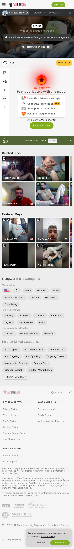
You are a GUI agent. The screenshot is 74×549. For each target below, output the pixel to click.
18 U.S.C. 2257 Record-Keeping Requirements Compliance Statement (36, 525)
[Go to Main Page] (22, 4)
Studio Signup (45, 415)
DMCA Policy (9, 421)
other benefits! (47, 120)
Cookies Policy (10, 427)
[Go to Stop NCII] (22, 515)
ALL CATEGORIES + (16, 376)
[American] (6, 290)
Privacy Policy (10, 409)
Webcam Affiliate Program (51, 421)
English (58, 392)
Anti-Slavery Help (11, 439)
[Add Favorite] (5, 62)
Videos (39, 12)
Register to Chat (41, 125)
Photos (55, 12)
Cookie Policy (48, 536)
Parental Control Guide (14, 433)
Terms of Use (10, 415)
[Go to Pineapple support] (5, 515)
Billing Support (10, 461)
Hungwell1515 (12, 278)
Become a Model (46, 409)
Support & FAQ (10, 455)
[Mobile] (17, 290)
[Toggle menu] (4, 4)
